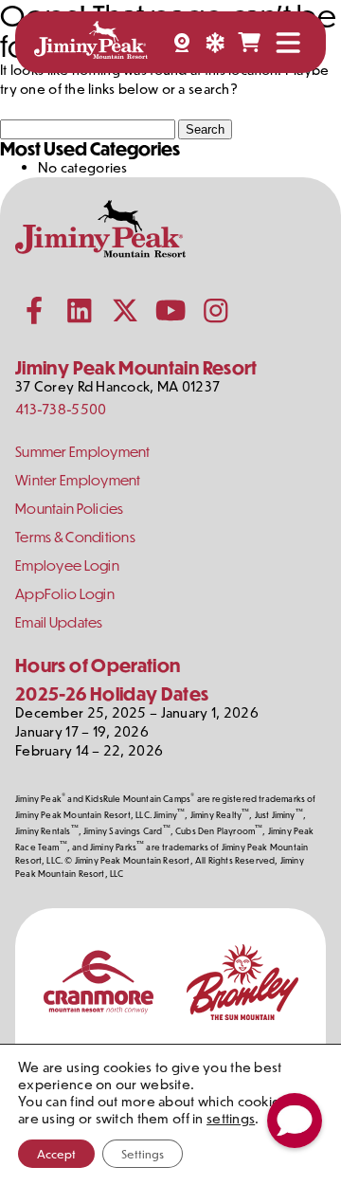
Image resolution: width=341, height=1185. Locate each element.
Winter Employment (78, 480)
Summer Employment (83, 452)
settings (230, 1118)
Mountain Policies (69, 509)
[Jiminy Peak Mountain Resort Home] (91, 42)
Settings (142, 1153)
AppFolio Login (65, 594)
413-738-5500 (60, 409)
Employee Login (67, 565)
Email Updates (59, 622)
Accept (56, 1153)
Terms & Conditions (75, 537)
